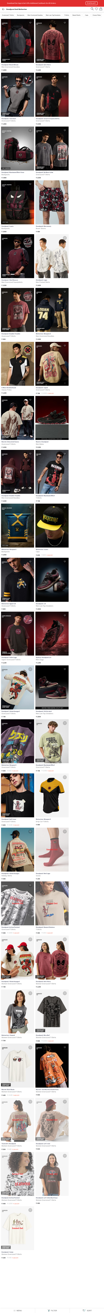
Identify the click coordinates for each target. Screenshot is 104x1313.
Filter (54, 1311)
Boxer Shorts (76, 15)
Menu (19, 1311)
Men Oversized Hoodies (35, 15)
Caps (86, 15)
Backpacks (20, 15)
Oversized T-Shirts (8, 15)
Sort (89, 1311)
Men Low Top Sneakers (53, 15)
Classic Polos (97, 15)
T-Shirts (66, 15)
